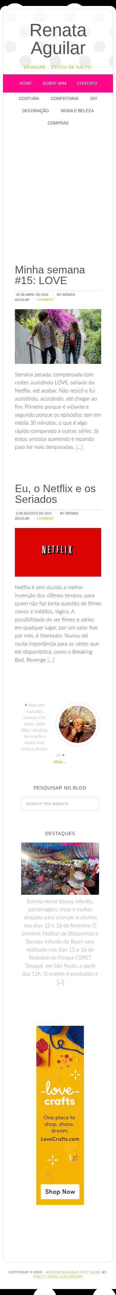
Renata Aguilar (58, 39)
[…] (78, 447)
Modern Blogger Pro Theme (73, 1272)
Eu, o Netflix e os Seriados (55, 493)
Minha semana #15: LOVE (50, 275)
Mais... (60, 761)
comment (45, 299)
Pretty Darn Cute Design (58, 1276)
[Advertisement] (58, 195)
